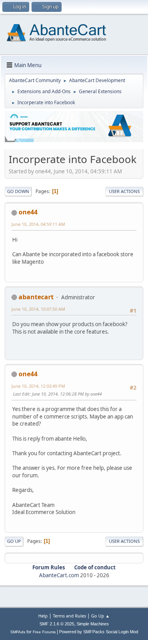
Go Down (18, 191)
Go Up (14, 541)
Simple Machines (93, 623)
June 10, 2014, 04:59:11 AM (38, 224)
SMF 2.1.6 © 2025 (56, 623)
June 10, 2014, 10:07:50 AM (38, 309)
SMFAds (17, 632)
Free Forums (44, 632)
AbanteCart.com (59, 575)
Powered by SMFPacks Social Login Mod (98, 631)
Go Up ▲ (100, 616)
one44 (28, 212)
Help (43, 616)
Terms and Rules (69, 616)
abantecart (36, 297)
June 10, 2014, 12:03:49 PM (38, 386)
